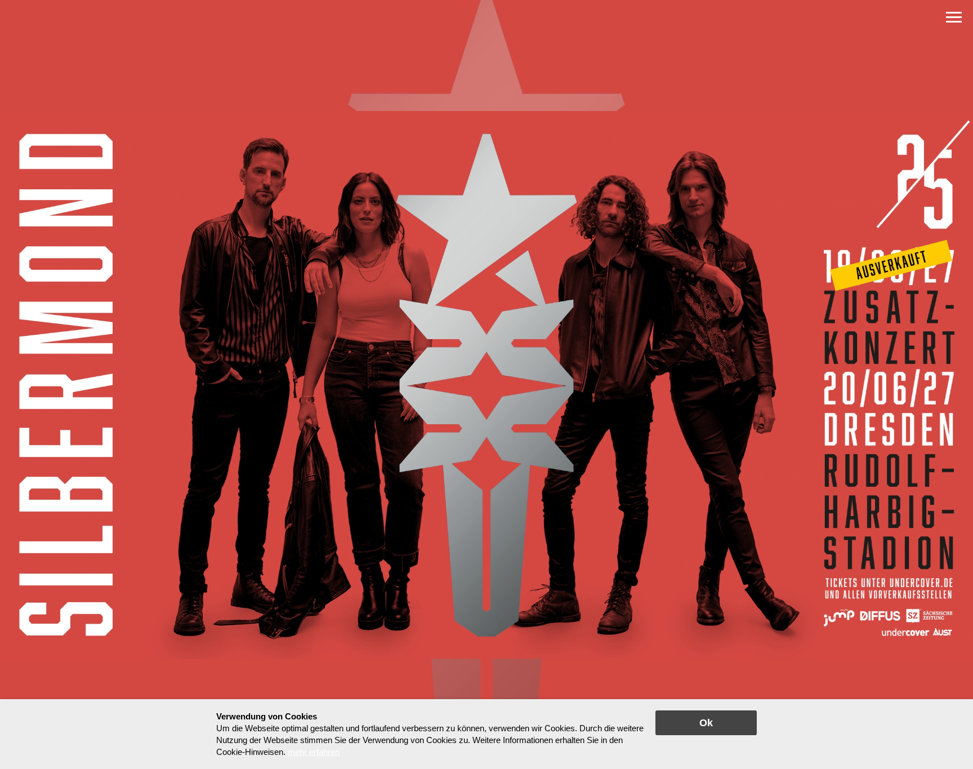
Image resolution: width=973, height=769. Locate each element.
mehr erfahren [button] (314, 752)
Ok (706, 722)
